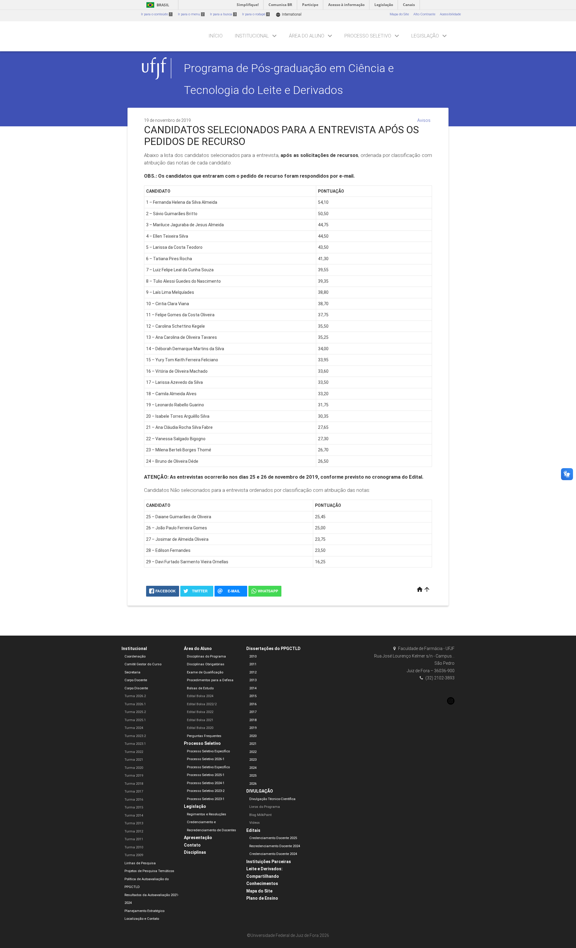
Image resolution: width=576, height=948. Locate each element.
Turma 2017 (133, 791)
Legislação (425, 36)
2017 (252, 712)
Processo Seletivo (367, 36)
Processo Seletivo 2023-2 (205, 791)
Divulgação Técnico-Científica (272, 799)
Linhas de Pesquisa (140, 863)
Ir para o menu (191, 14)
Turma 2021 (133, 760)
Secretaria (132, 672)
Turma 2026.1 (135, 704)
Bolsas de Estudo (200, 688)
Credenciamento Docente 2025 (273, 838)
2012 (252, 672)
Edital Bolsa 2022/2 (202, 704)
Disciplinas (195, 852)
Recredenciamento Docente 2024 (274, 846)
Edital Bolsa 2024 (200, 696)
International (289, 14)
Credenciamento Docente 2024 (273, 854)
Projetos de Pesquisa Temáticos (149, 871)
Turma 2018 (133, 784)
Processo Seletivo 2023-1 (205, 799)
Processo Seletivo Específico (208, 751)
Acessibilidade (450, 14)
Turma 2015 (133, 807)
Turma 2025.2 (135, 712)
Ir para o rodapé (255, 14)
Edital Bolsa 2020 (200, 728)
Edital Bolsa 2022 (200, 712)
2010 (252, 656)
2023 (252, 760)
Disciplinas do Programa (206, 656)
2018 (252, 720)
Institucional (252, 36)
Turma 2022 (133, 752)
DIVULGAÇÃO (259, 791)
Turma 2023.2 (135, 736)
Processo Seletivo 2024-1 (205, 783)
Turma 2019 (133, 776)
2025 (252, 776)
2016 (252, 704)
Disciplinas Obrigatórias (205, 664)
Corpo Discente (136, 688)
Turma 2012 (133, 831)
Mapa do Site (399, 14)
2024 (252, 768)
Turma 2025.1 (135, 720)
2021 (252, 744)
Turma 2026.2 (135, 696)
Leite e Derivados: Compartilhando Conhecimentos (264, 876)
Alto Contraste (424, 14)
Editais (253, 830)
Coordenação (135, 656)
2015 (252, 696)
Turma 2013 (133, 823)
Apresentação (198, 837)
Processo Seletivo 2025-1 (205, 775)
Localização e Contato (141, 919)
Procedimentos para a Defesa (210, 680)
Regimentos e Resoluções (206, 814)
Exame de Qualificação (205, 672)
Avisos (423, 120)
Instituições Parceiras (268, 861)
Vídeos (254, 823)
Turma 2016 (133, 800)
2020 (252, 736)
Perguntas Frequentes (204, 736)
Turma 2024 (133, 728)
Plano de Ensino (262, 898)
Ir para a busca (223, 14)
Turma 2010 (133, 847)
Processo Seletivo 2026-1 (205, 759)
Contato (192, 845)
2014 (252, 688)
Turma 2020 (133, 768)
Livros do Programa (264, 807)
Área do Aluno (306, 36)
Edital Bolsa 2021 (200, 720)
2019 (252, 728)
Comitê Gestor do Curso (142, 664)
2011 (252, 664)
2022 (252, 752)
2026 (252, 784)
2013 (252, 680)
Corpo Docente (135, 680)
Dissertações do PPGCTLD (273, 648)
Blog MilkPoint (260, 815)
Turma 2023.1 (135, 744)
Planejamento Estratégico (144, 911)
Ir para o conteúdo (156, 14)
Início (215, 36)
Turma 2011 (133, 839)
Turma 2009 (133, 855)
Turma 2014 (133, 815)
